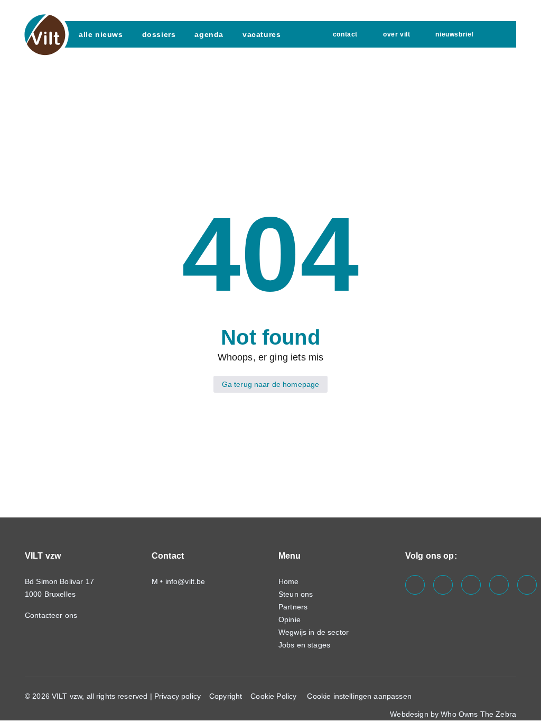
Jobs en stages (304, 645)
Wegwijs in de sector (313, 632)
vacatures (261, 34)
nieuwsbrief (454, 34)
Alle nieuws (101, 34)
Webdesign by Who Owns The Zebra (453, 714)
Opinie (289, 619)
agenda (208, 34)
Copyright (225, 696)
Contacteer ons (52, 615)
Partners (292, 607)
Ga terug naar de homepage (271, 384)
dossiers (159, 34)
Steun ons (295, 594)
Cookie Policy (273, 696)
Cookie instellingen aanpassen (359, 696)
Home (288, 581)
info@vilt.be (185, 581)
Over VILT (396, 34)
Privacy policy (177, 696)
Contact (345, 34)
